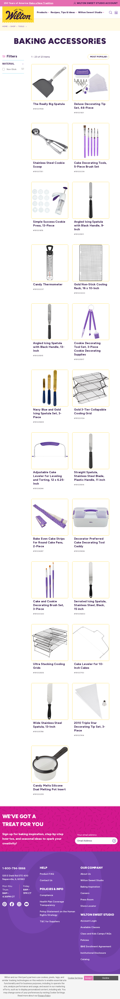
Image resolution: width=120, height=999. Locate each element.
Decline (105, 978)
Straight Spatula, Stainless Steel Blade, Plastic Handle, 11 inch (89, 476)
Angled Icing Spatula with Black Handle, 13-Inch (48, 346)
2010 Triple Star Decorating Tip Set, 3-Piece (89, 726)
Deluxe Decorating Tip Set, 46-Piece (90, 105)
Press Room (87, 899)
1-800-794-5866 (13, 868)
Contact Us (46, 880)
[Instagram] (19, 904)
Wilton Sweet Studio (92, 880)
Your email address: (87, 834)
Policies (84, 940)
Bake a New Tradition (41, 3)
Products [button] (42, 12)
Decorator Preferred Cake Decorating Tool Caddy (89, 542)
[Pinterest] (4, 904)
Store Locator (88, 906)
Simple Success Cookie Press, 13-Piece (49, 223)
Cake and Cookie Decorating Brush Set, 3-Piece (48, 605)
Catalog (84, 959)
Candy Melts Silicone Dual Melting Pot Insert (49, 787)
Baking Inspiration (90, 886)
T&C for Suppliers (50, 921)
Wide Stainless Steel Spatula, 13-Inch (47, 724)
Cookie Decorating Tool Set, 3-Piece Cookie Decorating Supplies (87, 348)
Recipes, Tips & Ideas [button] (63, 12)
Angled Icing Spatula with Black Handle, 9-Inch (89, 225)
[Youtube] (26, 904)
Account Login (88, 920)
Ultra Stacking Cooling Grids (49, 665)
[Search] (110, 12)
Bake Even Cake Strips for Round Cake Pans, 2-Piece (49, 542)
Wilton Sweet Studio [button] (90, 12)
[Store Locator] (116, 12)
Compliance (46, 895)
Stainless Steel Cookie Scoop (49, 164)
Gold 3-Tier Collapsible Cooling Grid (90, 411)
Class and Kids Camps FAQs (95, 933)
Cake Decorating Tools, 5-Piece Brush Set (90, 164)
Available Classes (90, 927)
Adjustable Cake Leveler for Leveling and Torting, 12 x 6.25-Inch (48, 477)
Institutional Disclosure (93, 952)
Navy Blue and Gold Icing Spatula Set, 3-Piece (47, 413)
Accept (88, 978)
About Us (85, 874)
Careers (84, 893)
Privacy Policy (44, 995)
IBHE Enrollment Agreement (95, 946)
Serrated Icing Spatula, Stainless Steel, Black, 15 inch (90, 605)
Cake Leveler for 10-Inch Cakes (88, 665)
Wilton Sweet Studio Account (97, 3)
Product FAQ (47, 874)
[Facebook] (12, 904)
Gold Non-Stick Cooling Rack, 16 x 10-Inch (90, 286)
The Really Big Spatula (49, 104)
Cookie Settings (75, 978)
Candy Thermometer (47, 284)
